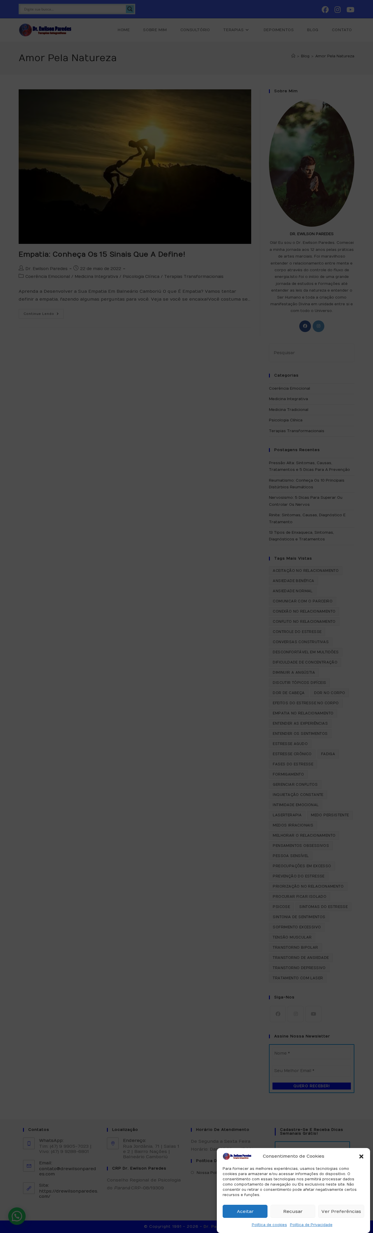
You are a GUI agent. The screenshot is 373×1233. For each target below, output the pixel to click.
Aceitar (245, 1211)
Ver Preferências (341, 1211)
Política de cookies (269, 1225)
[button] (361, 1156)
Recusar (292, 1211)
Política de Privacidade (311, 1225)
